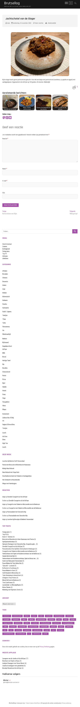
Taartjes (5, 315)
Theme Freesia (29, 703)
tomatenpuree (21, 633)
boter (41, 616)
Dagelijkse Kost (7, 346)
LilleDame (5, 258)
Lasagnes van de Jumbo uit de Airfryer (13, 658)
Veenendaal (37, 633)
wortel (45, 633)
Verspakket (5, 402)
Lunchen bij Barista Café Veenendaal (13, 461)
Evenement (5, 414)
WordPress (37, 703)
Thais (4, 319)
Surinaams (5, 308)
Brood (4, 357)
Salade (4, 387)
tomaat (60, 630)
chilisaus (69, 616)
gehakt (31, 619)
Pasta (4, 375)
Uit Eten (4, 436)
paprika (53, 626)
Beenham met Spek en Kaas (10, 661)
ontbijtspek (44, 626)
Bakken (4, 339)
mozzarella (22, 626)
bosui (34, 616)
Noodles (5, 368)
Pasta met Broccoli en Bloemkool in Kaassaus (16, 465)
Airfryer (4, 349)
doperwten (16, 619)
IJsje (3, 289)
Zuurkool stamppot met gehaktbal (12, 666)
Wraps (4, 409)
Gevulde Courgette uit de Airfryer (17, 497)
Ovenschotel (6, 372)
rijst (11, 630)
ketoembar (18, 623)
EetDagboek (6, 249)
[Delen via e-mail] (10, 117)
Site (3, 193)
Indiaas (4, 293)
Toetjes (4, 428)
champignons (59, 616)
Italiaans (5, 300)
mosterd (13, 626)
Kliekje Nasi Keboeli (8, 468)
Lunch (4, 433)
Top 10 (4, 254)
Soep (4, 394)
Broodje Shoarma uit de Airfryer (11, 668)
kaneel (72, 619)
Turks (4, 323)
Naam (4, 169)
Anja (8, 23)
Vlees (4, 406)
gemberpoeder (41, 619)
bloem (27, 616)
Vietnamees (6, 327)
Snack (4, 391)
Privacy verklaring (66, 703)
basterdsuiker (17, 616)
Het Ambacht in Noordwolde (11, 480)
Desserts (5, 281)
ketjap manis (7, 623)
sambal (18, 630)
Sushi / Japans (6, 312)
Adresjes (5, 256)
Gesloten (51, 619)
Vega (3, 398)
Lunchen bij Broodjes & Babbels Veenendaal (20, 519)
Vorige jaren (5, 251)
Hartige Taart (6, 360)
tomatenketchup (8, 633)
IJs (3, 421)
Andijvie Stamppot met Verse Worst (13, 663)
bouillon (48, 616)
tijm (53, 630)
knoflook (34, 623)
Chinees (4, 278)
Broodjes (5, 274)
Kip (3, 364)
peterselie (69, 626)
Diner (3, 439)
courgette (6, 619)
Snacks (4, 304)
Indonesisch (6, 296)
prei (5, 630)
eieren (24, 619)
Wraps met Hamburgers (9, 483)
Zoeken (4, 246)
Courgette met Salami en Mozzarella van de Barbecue (23, 504)
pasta (61, 626)
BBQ (3, 353)
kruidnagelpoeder (68, 623)
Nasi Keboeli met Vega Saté (10, 472)
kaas (65, 619)
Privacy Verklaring (44, 647)
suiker (46, 630)
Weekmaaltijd (52, 23)
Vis (3, 330)
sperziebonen (37, 630)
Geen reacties (39, 23)
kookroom (56, 623)
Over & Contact (7, 244)
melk (5, 626)
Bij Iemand (5, 342)
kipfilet (27, 623)
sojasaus (27, 630)
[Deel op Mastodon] (4, 117)
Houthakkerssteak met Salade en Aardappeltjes (17, 476)
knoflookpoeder (45, 623)
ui (29, 633)
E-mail (4, 181)
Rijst (3, 383)
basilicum (7, 616)
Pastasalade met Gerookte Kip (16, 512)
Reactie (5, 139)
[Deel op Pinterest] (7, 117)
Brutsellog (12, 3)
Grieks (4, 285)
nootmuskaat (33, 626)
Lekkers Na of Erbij (8, 418)
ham (59, 619)
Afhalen (4, 271)
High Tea (5, 443)
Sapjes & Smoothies (8, 424)
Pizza (4, 379)
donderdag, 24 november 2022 (22, 23)
